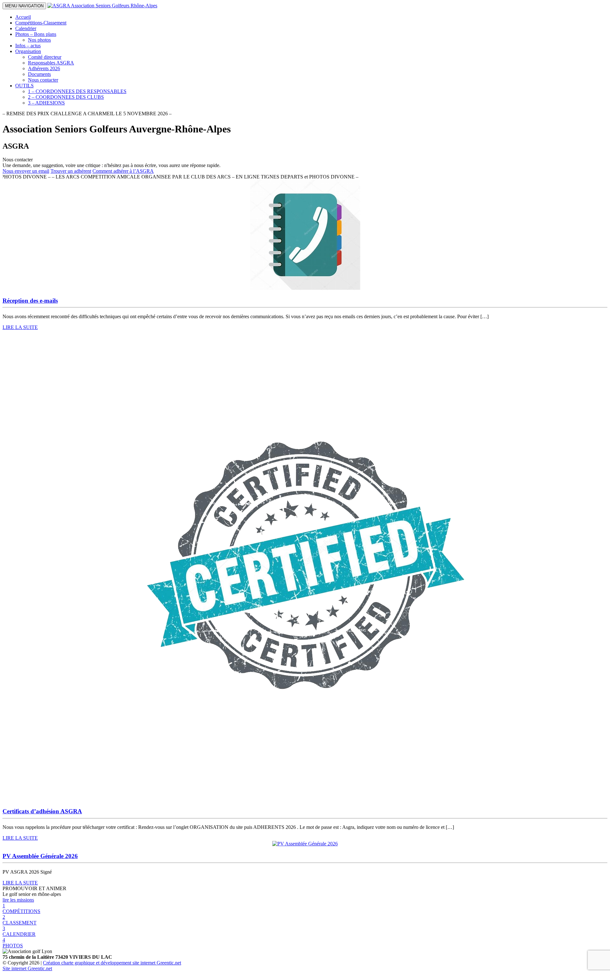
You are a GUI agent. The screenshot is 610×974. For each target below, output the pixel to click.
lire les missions (18, 900)
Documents (39, 74)
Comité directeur (44, 57)
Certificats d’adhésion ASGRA (42, 811)
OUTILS (24, 85)
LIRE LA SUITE (20, 327)
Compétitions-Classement (40, 22)
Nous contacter (43, 80)
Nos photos (39, 40)
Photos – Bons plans (35, 34)
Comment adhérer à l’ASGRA (123, 171)
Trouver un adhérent (71, 171)
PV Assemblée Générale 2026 (40, 856)
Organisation (28, 51)
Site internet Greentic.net (27, 968)
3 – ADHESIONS (46, 102)
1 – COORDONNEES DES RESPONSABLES (77, 91)
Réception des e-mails (30, 300)
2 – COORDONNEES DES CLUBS (66, 97)
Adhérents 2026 (44, 68)
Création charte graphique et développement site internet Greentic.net (112, 962)
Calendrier (25, 28)
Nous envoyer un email (26, 171)
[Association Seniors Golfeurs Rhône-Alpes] (102, 5)
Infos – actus (28, 45)
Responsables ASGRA (51, 62)
